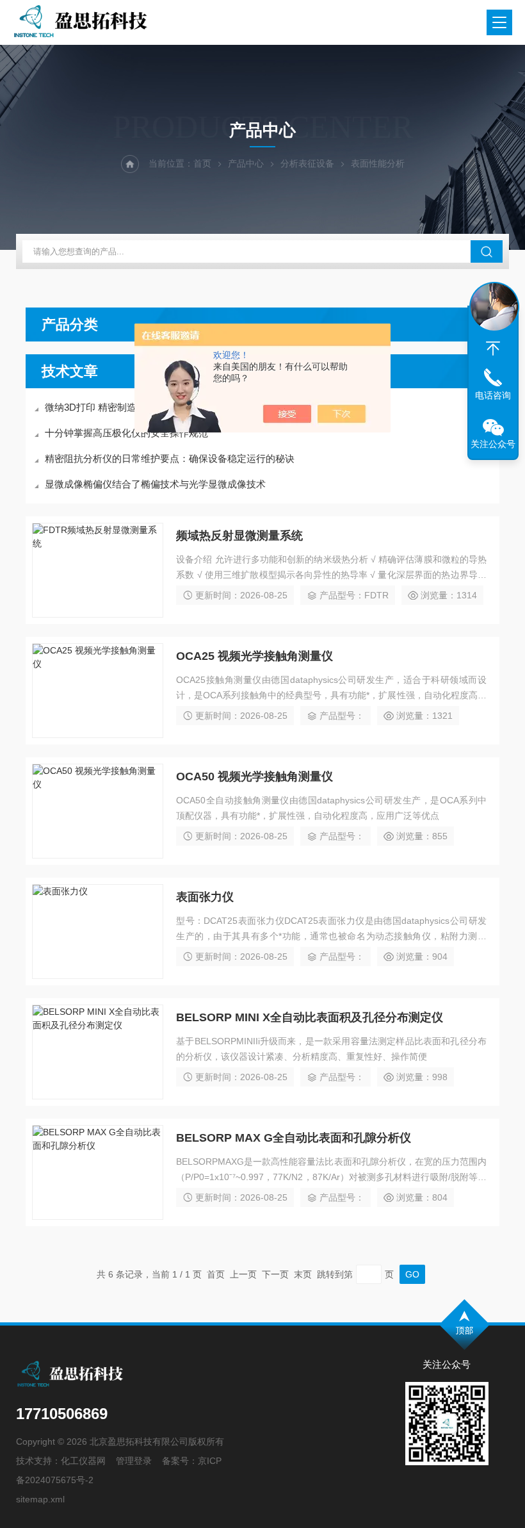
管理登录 (134, 1461)
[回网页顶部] (493, 348)
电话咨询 (493, 395)
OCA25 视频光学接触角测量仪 (254, 656)
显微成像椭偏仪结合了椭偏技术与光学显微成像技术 (155, 484)
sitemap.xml (40, 1499)
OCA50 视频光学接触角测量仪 (254, 776)
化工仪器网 (83, 1461)
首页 (202, 163)
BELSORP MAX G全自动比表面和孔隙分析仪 (293, 1137)
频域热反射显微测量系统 (239, 535)
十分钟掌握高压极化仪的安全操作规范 (126, 432)
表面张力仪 (205, 897)
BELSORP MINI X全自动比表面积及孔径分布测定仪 (309, 1017)
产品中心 (246, 163)
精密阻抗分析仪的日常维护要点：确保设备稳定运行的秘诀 (170, 458)
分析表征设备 (307, 163)
